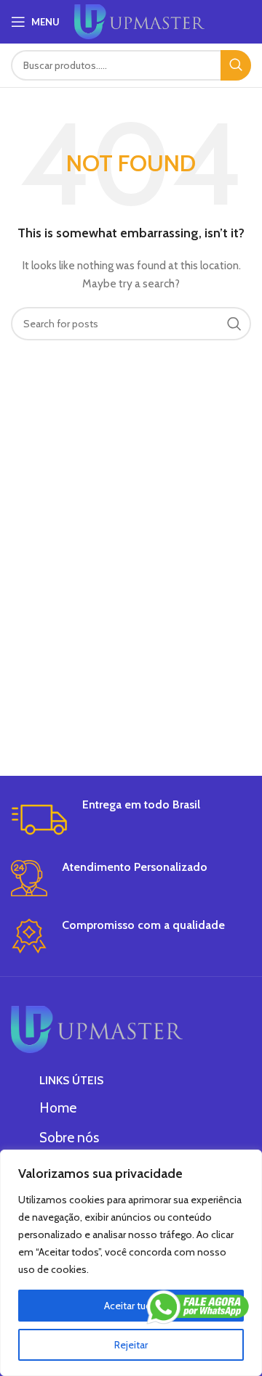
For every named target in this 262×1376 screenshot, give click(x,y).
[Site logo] (139, 20)
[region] (131, 1263)
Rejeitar (131, 1344)
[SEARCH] (236, 65)
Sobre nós (69, 1137)
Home (57, 1107)
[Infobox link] (131, 818)
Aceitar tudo (131, 1305)
